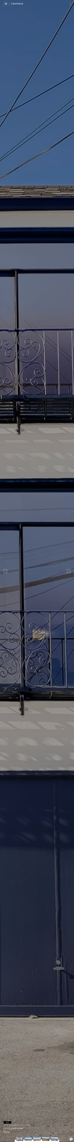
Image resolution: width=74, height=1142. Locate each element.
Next (68, 571)
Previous (5, 571)
